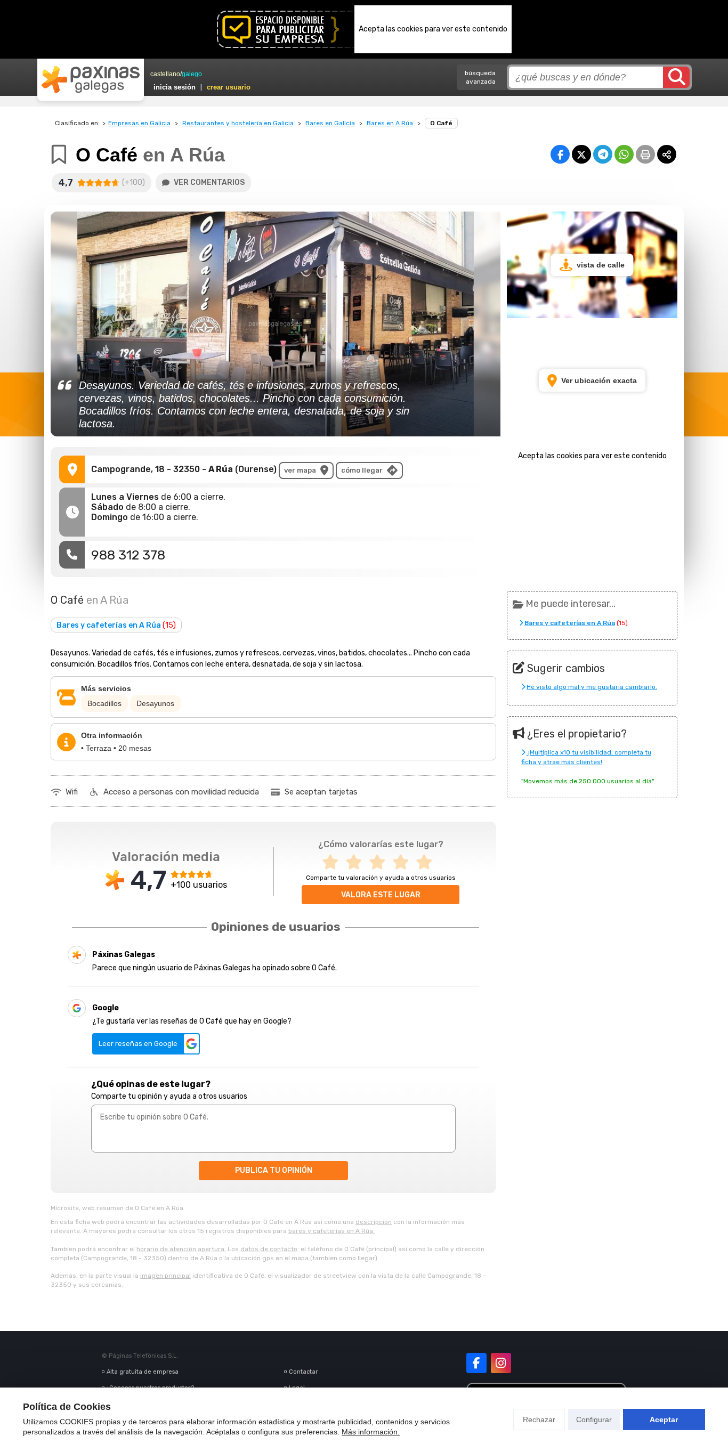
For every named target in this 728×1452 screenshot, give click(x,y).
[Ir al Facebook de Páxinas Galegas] (476, 1363)
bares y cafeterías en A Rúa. (331, 1231)
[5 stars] (427, 862)
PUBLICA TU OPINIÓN (273, 1170)
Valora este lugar (380, 894)
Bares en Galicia (330, 123)
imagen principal (165, 1275)
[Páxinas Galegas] (90, 79)
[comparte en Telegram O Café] (602, 154)
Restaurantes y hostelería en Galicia (238, 123)
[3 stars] (380, 862)
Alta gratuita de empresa (143, 1371)
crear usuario (228, 87)
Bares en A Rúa (390, 123)
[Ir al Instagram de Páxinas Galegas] (501, 1363)
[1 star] (333, 862)
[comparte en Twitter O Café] (581, 154)
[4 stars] (404, 862)
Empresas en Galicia (139, 123)
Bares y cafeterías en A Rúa (116, 625)
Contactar (303, 1371)
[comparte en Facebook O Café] (560, 154)
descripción (373, 1222)
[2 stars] (357, 862)
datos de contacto (268, 1249)
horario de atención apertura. (181, 1249)
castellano (165, 74)
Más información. (371, 1431)
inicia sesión (174, 87)
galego (192, 74)
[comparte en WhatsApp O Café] (624, 154)
